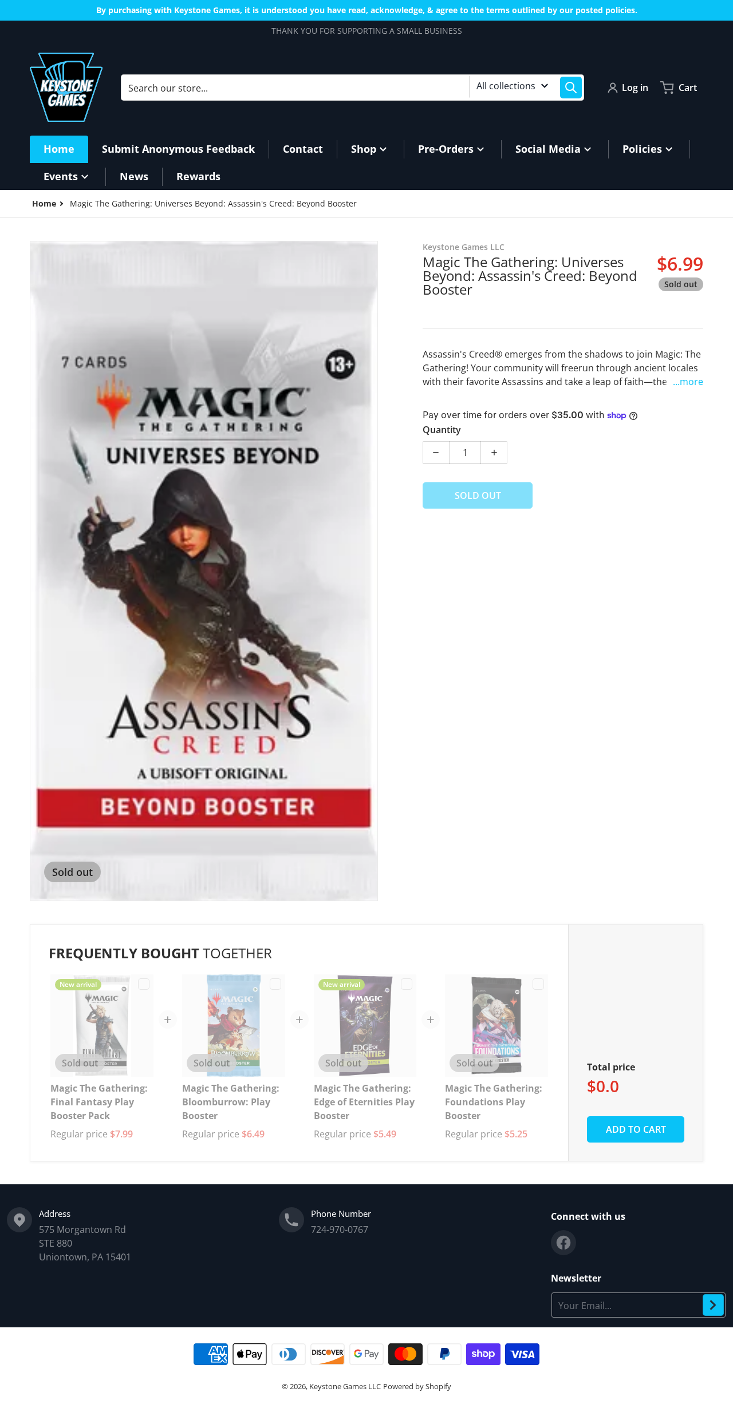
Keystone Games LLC (345, 1386)
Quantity (442, 429)
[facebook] (563, 1242)
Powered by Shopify (417, 1386)
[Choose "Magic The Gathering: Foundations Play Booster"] (538, 984)
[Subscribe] (713, 1305)
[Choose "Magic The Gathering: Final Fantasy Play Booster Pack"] (143, 984)
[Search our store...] (571, 87)
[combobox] (352, 87)
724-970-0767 (339, 1229)
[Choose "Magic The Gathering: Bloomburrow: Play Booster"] (275, 984)
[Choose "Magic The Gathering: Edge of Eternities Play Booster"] (406, 984)
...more (688, 381)
